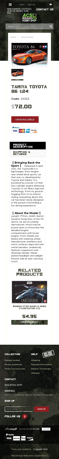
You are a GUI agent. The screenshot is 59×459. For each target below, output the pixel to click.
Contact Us (44, 9)
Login (21, 4)
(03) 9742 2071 (13, 385)
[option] (29, 55)
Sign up (31, 4)
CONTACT (10, 379)
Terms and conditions (21, 449)
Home (13, 37)
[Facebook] (24, 416)
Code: (15, 98)
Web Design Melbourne (22, 456)
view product (29, 322)
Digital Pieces (41, 456)
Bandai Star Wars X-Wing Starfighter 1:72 (29, 307)
